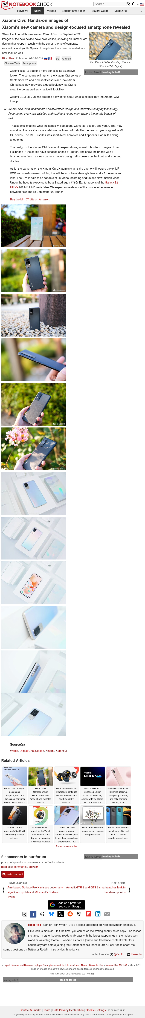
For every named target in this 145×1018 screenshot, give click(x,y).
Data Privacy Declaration (68, 1010)
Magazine (120, 11)
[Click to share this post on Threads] (42, 914)
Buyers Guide (100, 11)
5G (57, 58)
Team (46, 1010)
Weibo (14, 751)
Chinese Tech (12, 63)
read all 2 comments (14, 867)
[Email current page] (107, 914)
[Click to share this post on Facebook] (33, 914)
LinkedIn (136, 954)
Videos (51, 11)
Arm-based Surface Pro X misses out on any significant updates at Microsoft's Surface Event (35, 892)
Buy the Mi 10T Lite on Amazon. (30, 199)
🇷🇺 (46, 58)
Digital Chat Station (32, 751)
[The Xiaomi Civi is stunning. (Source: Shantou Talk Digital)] (110, 46)
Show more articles (66, 846)
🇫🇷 (50, 58)
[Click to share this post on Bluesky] (51, 914)
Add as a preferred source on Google (70, 905)
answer (33, 867)
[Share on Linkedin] (97, 914)
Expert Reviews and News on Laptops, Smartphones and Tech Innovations (41, 965)
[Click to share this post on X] (60, 914)
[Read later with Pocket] (79, 914)
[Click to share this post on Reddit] (70, 914)
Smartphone (29, 63)
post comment (14, 874)
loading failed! (93, 72)
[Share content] (24, 914)
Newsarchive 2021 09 (116, 965)
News (37, 11)
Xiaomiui (61, 751)
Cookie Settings (96, 1010)
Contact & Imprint (30, 1010)
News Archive (96, 965)
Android (66, 58)
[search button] (128, 4)
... (141, 11)
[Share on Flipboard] (88, 914)
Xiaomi (49, 751)
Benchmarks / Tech (74, 11)
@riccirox (119, 954)
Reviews (22, 11)
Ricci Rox (8, 58)
